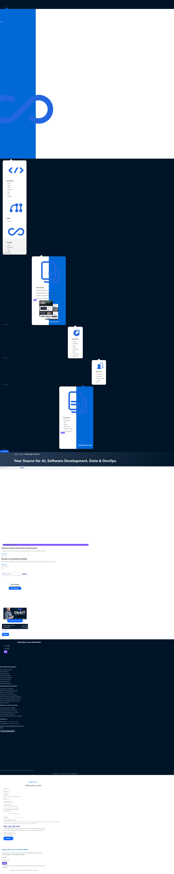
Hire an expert (15, 588)
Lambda (46, 821)
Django (15, 821)
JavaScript (34, 823)
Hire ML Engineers (4, 673)
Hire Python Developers (6, 677)
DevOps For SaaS (4, 702)
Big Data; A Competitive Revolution (14, 559)
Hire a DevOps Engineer (6, 669)
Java (29, 821)
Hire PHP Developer (5, 681)
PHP (25, 823)
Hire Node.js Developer (5, 683)
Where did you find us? (9, 833)
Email (3, 630)
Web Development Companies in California (11, 716)
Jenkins (33, 821)
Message (5, 817)
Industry (5, 794)
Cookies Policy (73, 773)
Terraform (15, 823)
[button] (88, 7)
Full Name (4, 860)
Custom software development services (10, 700)
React (10, 823)
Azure (10, 821)
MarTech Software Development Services (10, 698)
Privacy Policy (56, 773)
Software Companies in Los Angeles (9, 712)
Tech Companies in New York (7, 714)
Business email (7, 801)
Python (5, 823)
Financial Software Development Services (10, 696)
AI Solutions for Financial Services (8, 694)
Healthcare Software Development (9, 690)
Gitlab (25, 821)
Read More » (4, 553)
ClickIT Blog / (19, 454)
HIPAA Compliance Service (7, 692)
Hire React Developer (5, 679)
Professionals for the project (10, 809)
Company (6, 791)
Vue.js (20, 823)
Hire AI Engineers (4, 671)
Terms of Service (65, 773)
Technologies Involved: (9, 820)
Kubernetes (39, 821)
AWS (6, 821)
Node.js (56, 821)
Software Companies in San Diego (8, 710)
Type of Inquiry (7, 804)
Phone (5, 799)
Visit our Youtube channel (15, 620)
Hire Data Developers (5, 675)
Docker (20, 821)
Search (1, 467)
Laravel (51, 821)
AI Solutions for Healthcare (6, 688)
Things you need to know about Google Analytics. (19, 548)
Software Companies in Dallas (7, 708)
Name (5, 646)
